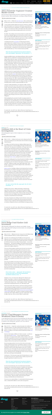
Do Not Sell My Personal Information (37, 409)
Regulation (3, 127)
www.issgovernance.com (35, 402)
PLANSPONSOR (41, 399)
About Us (23, 399)
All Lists (12, 403)
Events (12, 405)
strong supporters (16, 41)
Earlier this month (6, 168)
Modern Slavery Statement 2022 (36, 408)
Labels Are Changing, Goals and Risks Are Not (42, 45)
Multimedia (13, 406)
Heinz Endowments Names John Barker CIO (42, 41)
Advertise (23, 402)
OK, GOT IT (46, 412)
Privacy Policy (26, 412)
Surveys (12, 402)
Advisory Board (24, 401)
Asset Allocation (4, 9)
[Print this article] (2, 27)
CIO (31, 399)
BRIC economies (13, 335)
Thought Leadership (14, 407)
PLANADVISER (35, 399)
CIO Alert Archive (14, 409)
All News (12, 401)
